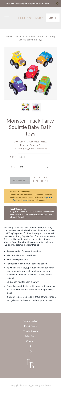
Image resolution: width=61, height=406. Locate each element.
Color (12, 156)
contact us (40, 214)
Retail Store (30, 326)
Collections (19, 36)
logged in (25, 200)
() (53, 17)
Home (9, 36)
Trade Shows (30, 331)
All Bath (30, 36)
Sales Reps (30, 336)
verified (13, 200)
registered (48, 197)
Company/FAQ (30, 321)
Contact (30, 341)
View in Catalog (41, 148)
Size (13, 167)
